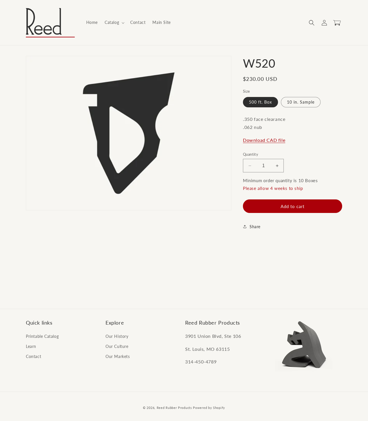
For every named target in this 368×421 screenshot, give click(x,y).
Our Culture (117, 346)
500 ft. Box (260, 102)
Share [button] (255, 226)
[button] (114, 22)
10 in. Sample (301, 102)
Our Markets (118, 356)
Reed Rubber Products (174, 407)
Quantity (250, 154)
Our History (117, 336)
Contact (33, 356)
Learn (31, 346)
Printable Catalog (42, 336)
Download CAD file (264, 140)
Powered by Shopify (209, 407)
